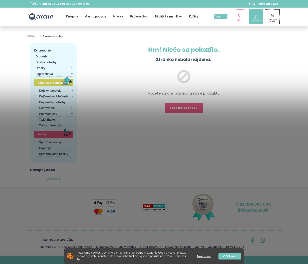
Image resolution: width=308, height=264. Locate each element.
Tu (78, 259)
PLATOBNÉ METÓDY (75, 247)
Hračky (40, 68)
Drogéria (41, 56)
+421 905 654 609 (53, 3)
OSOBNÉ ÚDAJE (178, 247)
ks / (53, 178)
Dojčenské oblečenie (54, 96)
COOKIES (215, 247)
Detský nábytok (50, 90)
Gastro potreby (46, 62)
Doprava (48, 247)
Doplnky (45, 148)
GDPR (199, 247)
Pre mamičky (48, 114)
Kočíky (42, 134)
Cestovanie (47, 108)
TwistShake (47, 119)
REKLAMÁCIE (150, 247)
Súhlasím (231, 256)
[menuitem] (72, 16)
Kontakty (235, 247)
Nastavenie (204, 256)
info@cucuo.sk (268, 3)
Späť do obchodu (184, 107)
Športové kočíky (50, 142)
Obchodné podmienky (116, 247)
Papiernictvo (44, 74)
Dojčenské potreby (52, 102)
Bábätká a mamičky (50, 82)
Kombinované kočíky (53, 154)
